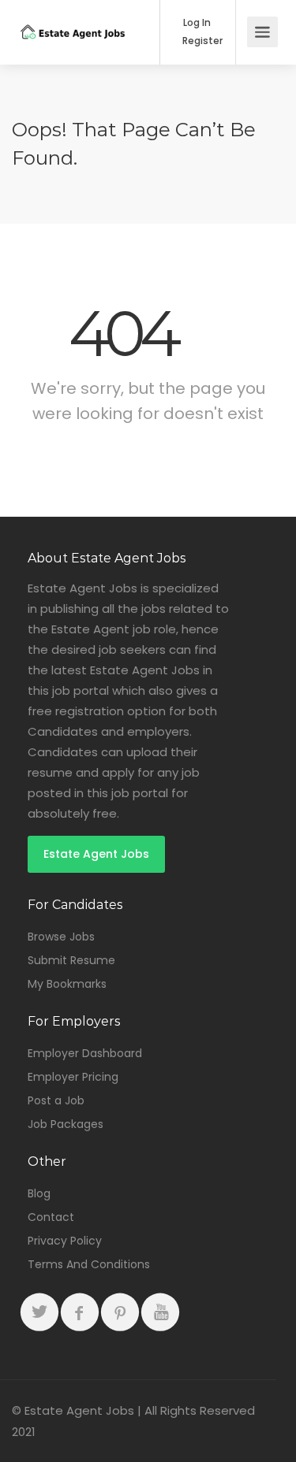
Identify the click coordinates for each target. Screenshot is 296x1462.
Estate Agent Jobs (96, 854)
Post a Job (56, 1100)
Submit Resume (71, 960)
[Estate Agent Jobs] (72, 16)
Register (201, 41)
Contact (51, 1217)
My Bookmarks (67, 984)
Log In (196, 23)
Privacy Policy (65, 1241)
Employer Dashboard (85, 1053)
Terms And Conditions (89, 1264)
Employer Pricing (73, 1077)
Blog (39, 1193)
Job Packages (65, 1124)
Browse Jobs (61, 936)
